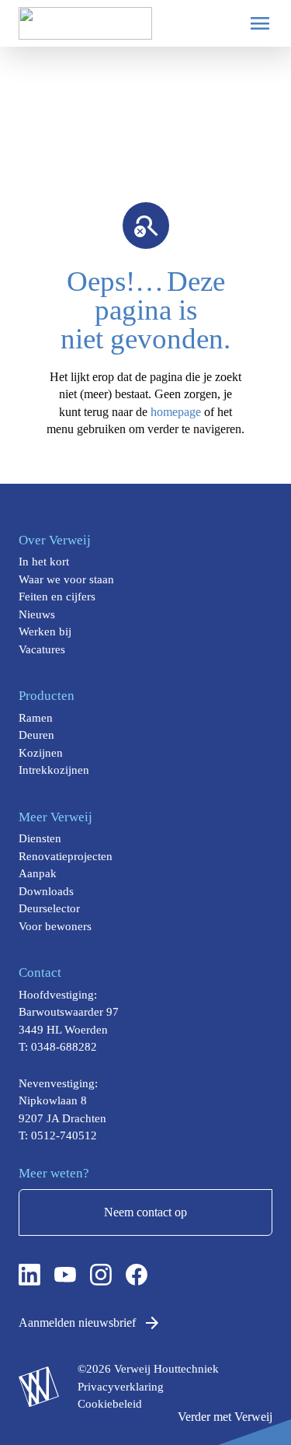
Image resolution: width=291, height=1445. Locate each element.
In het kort (44, 561)
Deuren (36, 735)
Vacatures (42, 649)
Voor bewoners (55, 926)
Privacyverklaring (121, 1386)
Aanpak (38, 873)
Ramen (36, 718)
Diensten (40, 838)
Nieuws (37, 614)
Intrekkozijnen (54, 770)
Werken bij (45, 631)
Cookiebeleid (110, 1404)
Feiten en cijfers (57, 596)
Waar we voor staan (66, 579)
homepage (176, 411)
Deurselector (49, 908)
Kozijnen (41, 753)
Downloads (46, 891)
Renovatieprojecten (66, 856)
